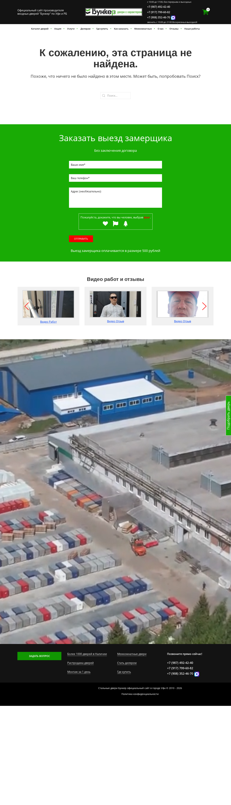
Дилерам (85, 28)
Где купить (102, 28)
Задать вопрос (39, 656)
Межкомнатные (143, 28)
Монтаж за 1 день (78, 672)
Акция (57, 28)
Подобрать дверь (228, 415)
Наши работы (192, 28)
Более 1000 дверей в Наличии (87, 654)
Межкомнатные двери (131, 654)
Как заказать (121, 28)
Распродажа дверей (80, 663)
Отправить (81, 238)
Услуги (71, 28)
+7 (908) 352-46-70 (158, 17)
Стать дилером (127, 663)
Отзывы (174, 28)
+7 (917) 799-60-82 (158, 12)
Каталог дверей (40, 28)
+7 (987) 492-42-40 (158, 7)
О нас (161, 28)
